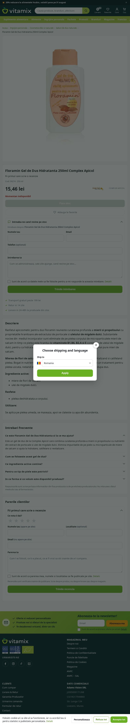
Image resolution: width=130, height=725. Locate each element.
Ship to (40, 357)
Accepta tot (119, 719)
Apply (65, 373)
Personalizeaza (82, 719)
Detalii (49, 721)
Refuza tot (101, 719)
